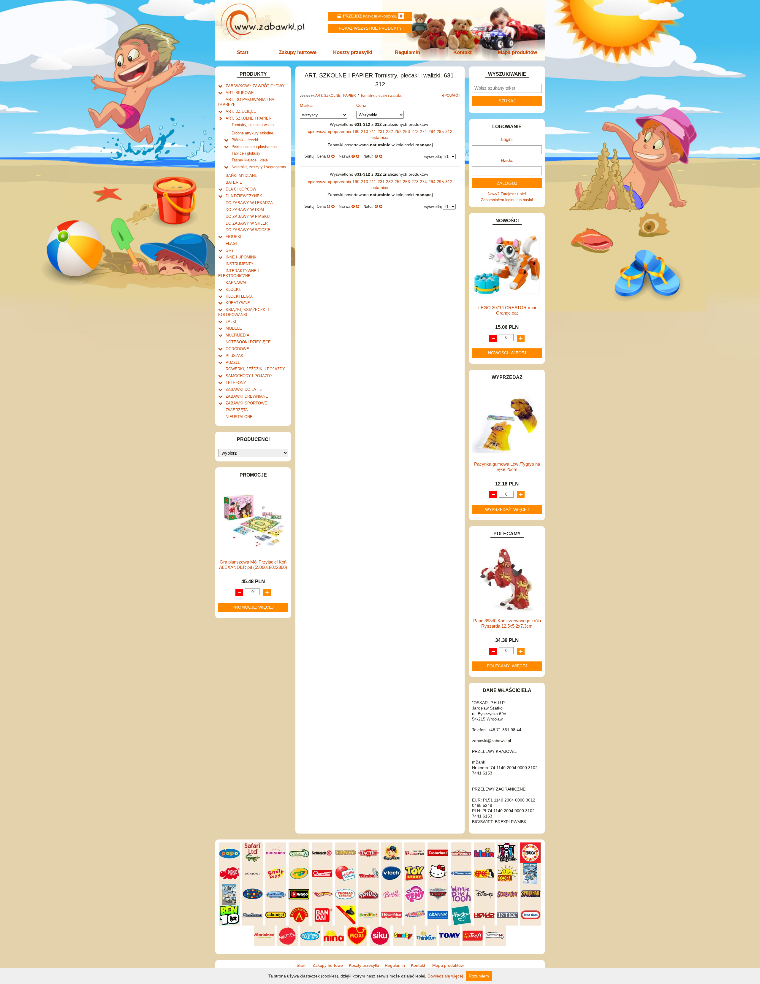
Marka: (306, 105)
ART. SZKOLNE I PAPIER (248, 118)
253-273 (411, 131)
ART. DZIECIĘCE (241, 111)
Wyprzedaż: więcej (507, 509)
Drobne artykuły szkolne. (253, 133)
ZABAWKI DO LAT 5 (244, 389)
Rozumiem (479, 976)
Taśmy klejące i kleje (250, 160)
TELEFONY (236, 382)
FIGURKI (233, 236)
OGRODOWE (237, 349)
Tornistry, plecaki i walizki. (254, 125)
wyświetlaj (433, 156)
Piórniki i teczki (245, 140)
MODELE (234, 328)
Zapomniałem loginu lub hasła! (507, 200)
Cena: (362, 105)
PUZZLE (233, 362)
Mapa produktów (517, 52)
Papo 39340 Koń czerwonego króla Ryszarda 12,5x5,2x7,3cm (507, 623)
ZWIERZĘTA (237, 410)
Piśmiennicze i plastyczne (254, 147)
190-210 (360, 131)
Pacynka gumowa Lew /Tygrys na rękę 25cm (507, 466)
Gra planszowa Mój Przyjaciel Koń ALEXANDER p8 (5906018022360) (253, 564)
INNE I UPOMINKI (242, 257)
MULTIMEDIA (237, 335)
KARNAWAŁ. (237, 282)
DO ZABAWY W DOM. (245, 209)
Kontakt (462, 52)
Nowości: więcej (507, 352)
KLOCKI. (233, 289)
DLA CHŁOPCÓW (241, 189)
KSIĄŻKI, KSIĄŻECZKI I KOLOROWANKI (243, 312)
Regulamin (407, 52)
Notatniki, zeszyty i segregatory (259, 167)
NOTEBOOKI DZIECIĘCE (248, 342)
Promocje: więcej (253, 607)
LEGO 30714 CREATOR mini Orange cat (507, 310)
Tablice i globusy (246, 153)
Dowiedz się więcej (445, 976)
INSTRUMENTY (240, 264)
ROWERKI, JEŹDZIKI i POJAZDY (255, 369)
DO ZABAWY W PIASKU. (248, 216)
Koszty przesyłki (352, 52)
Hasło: (507, 160)
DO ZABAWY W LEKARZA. (250, 203)
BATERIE (234, 182)
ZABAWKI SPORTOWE (246, 403)
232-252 (394, 131)
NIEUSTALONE (239, 417)
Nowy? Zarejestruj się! (507, 194)
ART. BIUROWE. (240, 93)
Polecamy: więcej (507, 666)
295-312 (444, 131)
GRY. (230, 250)
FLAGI (231, 243)
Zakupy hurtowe (297, 52)
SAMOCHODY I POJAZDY (249, 376)
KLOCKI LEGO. (239, 296)
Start (242, 52)
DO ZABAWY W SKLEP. (247, 223)
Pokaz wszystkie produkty (370, 28)
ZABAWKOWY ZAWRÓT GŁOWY (255, 86)
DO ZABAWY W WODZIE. (249, 230)
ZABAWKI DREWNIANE (247, 396)
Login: (507, 139)
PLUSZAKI (235, 355)
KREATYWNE (238, 303)
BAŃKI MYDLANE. (242, 175)
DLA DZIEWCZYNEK (244, 196)
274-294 (428, 131)
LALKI (231, 321)
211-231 (377, 131)
